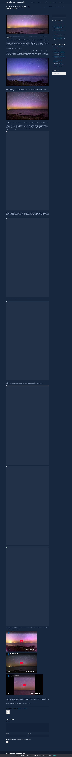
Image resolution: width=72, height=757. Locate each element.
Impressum (62, 2)
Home (40, 6)
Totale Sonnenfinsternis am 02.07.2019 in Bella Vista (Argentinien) (58, 60)
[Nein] (70, 755)
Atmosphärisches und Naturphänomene (49, 6)
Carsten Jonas (22, 708)
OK (54, 755)
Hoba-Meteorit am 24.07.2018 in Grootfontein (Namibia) (58, 48)
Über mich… (33, 2)
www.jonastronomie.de (15, 2)
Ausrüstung (46, 2)
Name (7, 733)
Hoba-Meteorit (61, 54)
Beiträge (40, 2)
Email (29, 733)
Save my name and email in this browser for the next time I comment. (19, 739)
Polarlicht (35, 36)
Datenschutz (54, 2)
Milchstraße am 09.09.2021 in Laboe (59, 22)
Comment (7, 721)
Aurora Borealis (31, 36)
